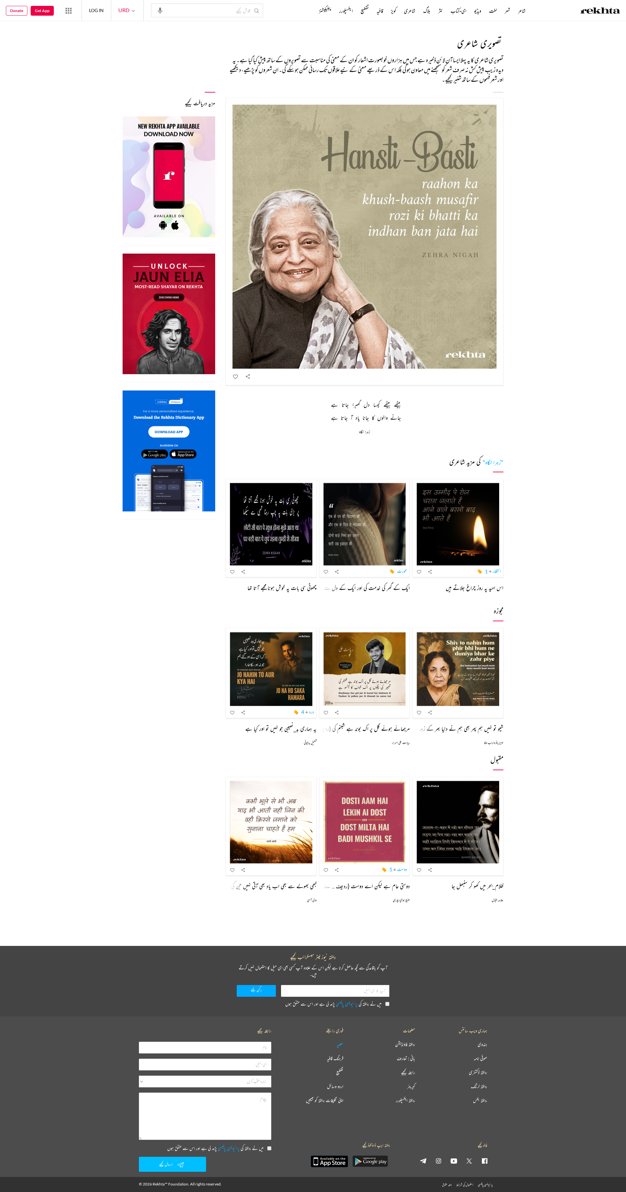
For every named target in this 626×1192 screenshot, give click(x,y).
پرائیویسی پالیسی (347, 1004)
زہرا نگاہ (364, 432)
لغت (493, 10)
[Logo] (600, 11)
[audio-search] (160, 10)
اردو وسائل (335, 1086)
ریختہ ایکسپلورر (405, 1100)
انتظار (497, 571)
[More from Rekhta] (68, 10)
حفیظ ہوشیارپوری (401, 900)
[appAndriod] (370, 1161)
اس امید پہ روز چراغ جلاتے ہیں (474, 588)
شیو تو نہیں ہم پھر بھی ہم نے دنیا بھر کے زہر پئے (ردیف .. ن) (443, 728)
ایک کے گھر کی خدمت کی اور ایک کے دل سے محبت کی (359, 588)
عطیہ (340, 1044)
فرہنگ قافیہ (335, 1058)
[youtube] (454, 1160)
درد (311, 712)
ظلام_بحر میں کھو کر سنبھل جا (477, 886)
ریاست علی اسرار (401, 742)
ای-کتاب (458, 10)
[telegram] (423, 1160)
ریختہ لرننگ (479, 1086)
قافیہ (380, 10)
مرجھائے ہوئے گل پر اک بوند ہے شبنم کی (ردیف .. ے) (356, 728)
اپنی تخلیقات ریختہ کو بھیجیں (324, 1100)
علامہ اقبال (497, 900)
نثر (440, 10)
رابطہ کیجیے (408, 1072)
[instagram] (438, 1160)
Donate (16, 10)
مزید (308, 10)
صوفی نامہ (480, 1058)
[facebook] (484, 1160)
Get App (42, 10)
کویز (393, 10)
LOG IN (96, 10)
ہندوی (482, 1044)
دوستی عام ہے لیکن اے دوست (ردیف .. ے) (365, 886)
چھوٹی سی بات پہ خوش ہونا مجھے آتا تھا (282, 588)
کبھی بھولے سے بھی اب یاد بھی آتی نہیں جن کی (274, 886)
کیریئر (411, 1086)
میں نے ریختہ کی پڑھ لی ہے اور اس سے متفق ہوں (333, 1004)
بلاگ (426, 10)
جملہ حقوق (447, 1185)
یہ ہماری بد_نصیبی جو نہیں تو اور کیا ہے (281, 728)
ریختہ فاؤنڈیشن (405, 1044)
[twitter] (469, 1160)
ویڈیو (477, 10)
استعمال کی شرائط (464, 1185)
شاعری (409, 10)
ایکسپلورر (346, 10)
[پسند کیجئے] (236, 376)
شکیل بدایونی (310, 742)
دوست (402, 869)
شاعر (522, 10)
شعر (507, 10)
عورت (402, 571)
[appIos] (329, 1161)
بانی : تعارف (406, 1058)
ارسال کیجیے (166, 1164)
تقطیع (365, 10)
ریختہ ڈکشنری (478, 1072)
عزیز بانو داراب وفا (493, 742)
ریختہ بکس (480, 1100)
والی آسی (312, 900)
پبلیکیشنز (325, 10)
